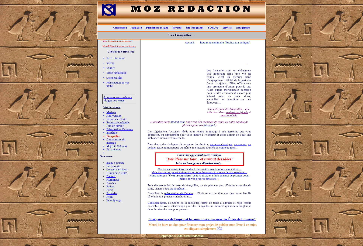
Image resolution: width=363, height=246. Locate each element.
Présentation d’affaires (119, 129)
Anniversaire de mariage (115, 141)
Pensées (111, 183)
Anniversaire (114, 115)
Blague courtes (115, 162)
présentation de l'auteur (178, 193)
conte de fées (227, 147)
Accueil (189, 42)
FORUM (213, 27)
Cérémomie (113, 166)
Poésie (110, 186)
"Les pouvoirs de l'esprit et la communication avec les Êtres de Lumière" (202, 219)
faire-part (209, 125)
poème (110, 62)
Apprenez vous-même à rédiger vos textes (118, 99)
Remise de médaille (118, 122)
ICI (219, 229)
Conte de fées (114, 77)
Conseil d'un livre (116, 169)
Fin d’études (113, 149)
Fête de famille (115, 125)
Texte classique (115, 58)
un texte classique (221, 144)
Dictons (111, 176)
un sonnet (240, 144)
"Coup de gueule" (116, 172)
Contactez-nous (157, 202)
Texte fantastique (116, 72)
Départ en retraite (116, 119)
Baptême (111, 132)
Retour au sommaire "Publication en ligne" (225, 42)
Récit (109, 196)
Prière (109, 189)
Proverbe (111, 193)
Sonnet (110, 67)
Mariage (111, 112)
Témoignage (113, 200)
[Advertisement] (202, 57)
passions (239, 172)
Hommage (112, 179)
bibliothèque (178, 121)
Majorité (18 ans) (116, 146)
